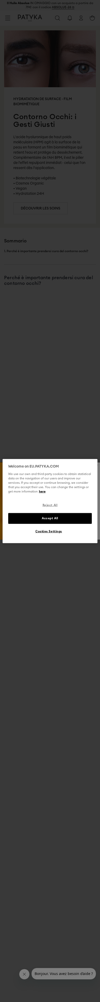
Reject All (50, 505)
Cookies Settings (48, 531)
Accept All (50, 518)
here (42, 491)
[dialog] (50, 501)
